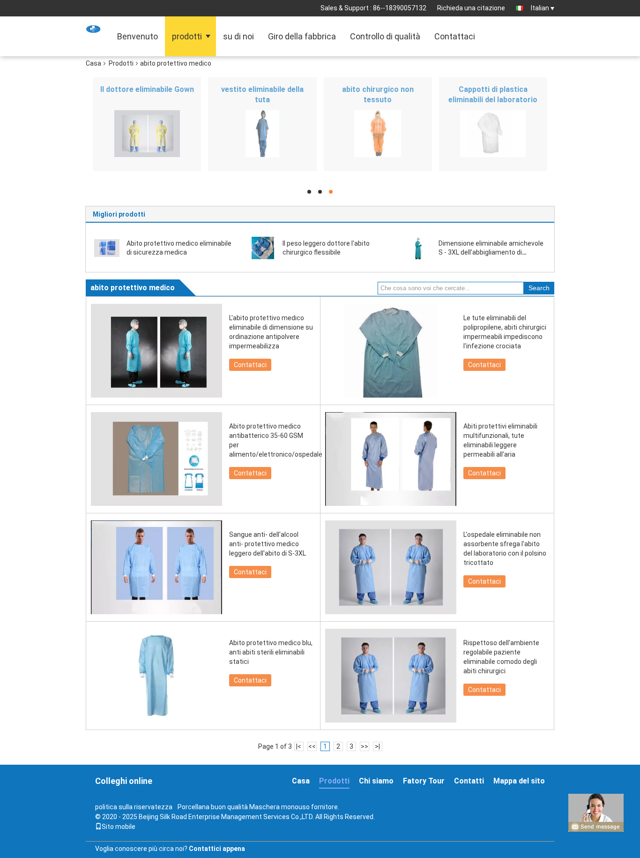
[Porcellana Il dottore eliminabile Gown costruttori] (146, 133)
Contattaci (454, 36)
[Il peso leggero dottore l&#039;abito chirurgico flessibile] (263, 247)
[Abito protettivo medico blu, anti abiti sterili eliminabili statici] (156, 676)
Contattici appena (217, 848)
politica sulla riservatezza (133, 807)
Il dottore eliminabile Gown (147, 89)
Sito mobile (118, 826)
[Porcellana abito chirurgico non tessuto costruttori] (377, 133)
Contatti (469, 780)
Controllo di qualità (385, 36)
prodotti (187, 36)
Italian (540, 8)
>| (377, 746)
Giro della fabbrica (302, 36)
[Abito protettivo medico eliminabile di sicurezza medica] (106, 247)
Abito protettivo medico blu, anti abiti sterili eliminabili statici (271, 652)
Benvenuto (137, 36)
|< (298, 746)
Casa (93, 63)
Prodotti (121, 63)
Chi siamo (376, 780)
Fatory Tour (424, 780)
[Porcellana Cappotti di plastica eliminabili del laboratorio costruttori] (493, 133)
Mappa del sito (519, 780)
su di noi (238, 36)
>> (364, 746)
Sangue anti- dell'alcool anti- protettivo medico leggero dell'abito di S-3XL (267, 544)
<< (312, 746)
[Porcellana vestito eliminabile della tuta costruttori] (262, 133)
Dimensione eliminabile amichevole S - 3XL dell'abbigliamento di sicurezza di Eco (491, 252)
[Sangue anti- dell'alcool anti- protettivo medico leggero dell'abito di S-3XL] (156, 567)
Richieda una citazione (471, 8)
